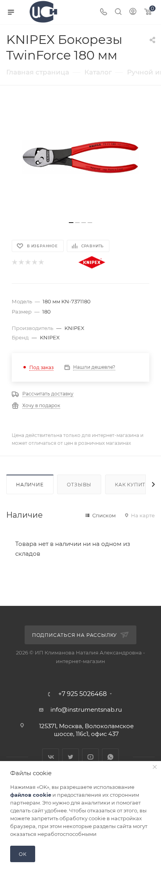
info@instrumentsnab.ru (86, 709)
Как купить (132, 485)
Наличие (30, 485)
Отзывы (79, 485)
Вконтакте (50, 757)
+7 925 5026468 (82, 694)
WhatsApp (110, 757)
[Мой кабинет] (132, 12)
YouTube (90, 757)
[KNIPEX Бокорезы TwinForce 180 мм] (80, 157)
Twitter (70, 757)
